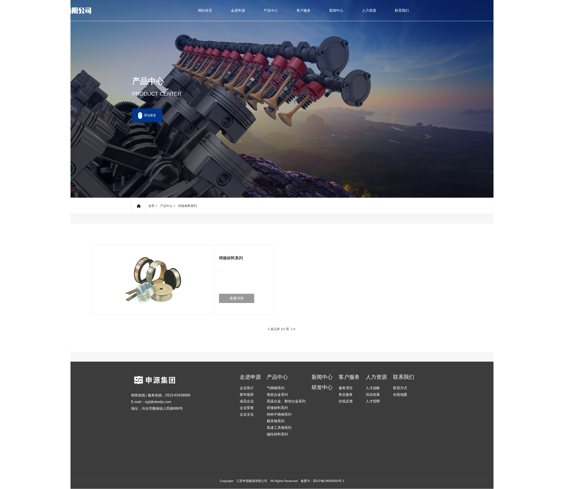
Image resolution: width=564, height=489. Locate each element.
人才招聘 (373, 401)
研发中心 (322, 387)
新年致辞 (247, 394)
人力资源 (369, 10)
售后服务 (346, 394)
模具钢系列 (275, 421)
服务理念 (346, 388)
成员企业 (247, 401)
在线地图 (400, 394)
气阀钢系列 (275, 388)
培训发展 (373, 394)
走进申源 (238, 10)
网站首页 (205, 10)
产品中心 (271, 10)
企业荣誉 (247, 408)
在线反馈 (346, 401)
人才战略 (373, 388)
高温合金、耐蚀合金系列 (286, 401)
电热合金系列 (277, 394)
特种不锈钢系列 (279, 414)
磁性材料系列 (277, 434)
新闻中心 (336, 10)
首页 (151, 206)
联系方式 (400, 388)
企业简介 (247, 388)
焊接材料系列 (187, 206)
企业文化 (247, 414)
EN (518, 10)
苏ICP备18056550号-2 (328, 480)
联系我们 (402, 10)
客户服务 (304, 10)
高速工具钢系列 (279, 428)
